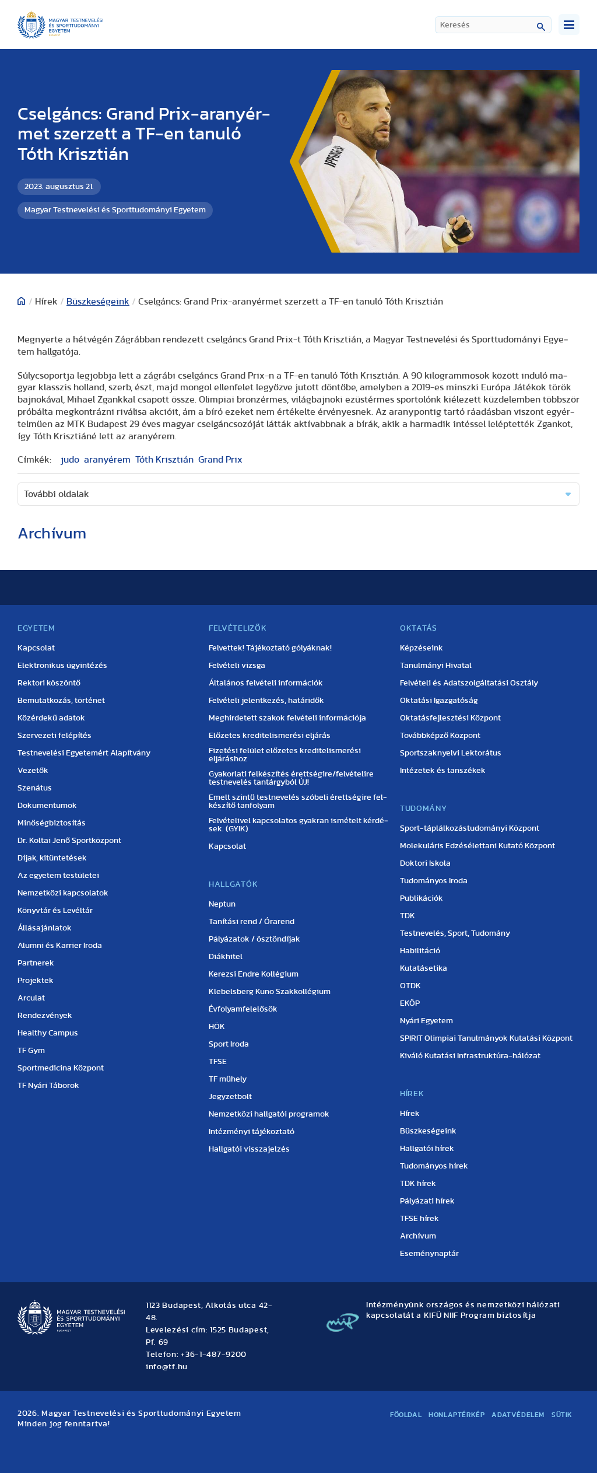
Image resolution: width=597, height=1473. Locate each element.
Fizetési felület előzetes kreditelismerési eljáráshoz (285, 755)
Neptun (222, 904)
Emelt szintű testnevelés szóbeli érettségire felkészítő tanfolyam (298, 801)
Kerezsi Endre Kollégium (253, 974)
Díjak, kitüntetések (52, 858)
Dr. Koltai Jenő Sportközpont (69, 841)
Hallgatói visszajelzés (249, 1149)
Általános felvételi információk (266, 683)
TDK (407, 916)
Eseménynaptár (429, 1254)
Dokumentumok (47, 806)
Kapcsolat (36, 648)
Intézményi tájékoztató (251, 1132)
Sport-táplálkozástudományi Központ (469, 828)
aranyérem (107, 459)
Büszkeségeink (97, 301)
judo (70, 459)
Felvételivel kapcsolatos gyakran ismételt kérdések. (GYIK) (298, 825)
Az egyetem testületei (58, 876)
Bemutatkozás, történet (61, 701)
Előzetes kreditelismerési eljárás (270, 736)
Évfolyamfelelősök (243, 1009)
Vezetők (32, 771)
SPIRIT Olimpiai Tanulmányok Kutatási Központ (486, 1038)
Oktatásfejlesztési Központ (450, 718)
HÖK (217, 1027)
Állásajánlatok (44, 928)
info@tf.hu (167, 1367)
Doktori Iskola (425, 863)
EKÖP (410, 1003)
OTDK (410, 986)
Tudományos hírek (434, 1166)
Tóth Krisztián (164, 459)
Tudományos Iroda (434, 881)
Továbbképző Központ (440, 736)
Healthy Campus (47, 1033)
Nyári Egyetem (426, 1021)
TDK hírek (418, 1184)
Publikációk (421, 898)
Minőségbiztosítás (51, 823)
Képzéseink (421, 648)
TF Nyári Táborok (48, 1086)
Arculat (31, 998)
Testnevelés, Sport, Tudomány (455, 933)
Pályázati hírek (427, 1201)
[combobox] (493, 24)
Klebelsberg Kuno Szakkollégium (270, 992)
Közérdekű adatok (51, 718)
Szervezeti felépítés (54, 736)
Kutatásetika (423, 968)
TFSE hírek (419, 1219)
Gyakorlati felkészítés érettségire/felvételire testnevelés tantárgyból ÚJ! (291, 778)
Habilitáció (420, 951)
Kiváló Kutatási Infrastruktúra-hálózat (470, 1056)
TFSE (218, 1062)
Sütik (562, 1414)
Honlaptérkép (456, 1414)
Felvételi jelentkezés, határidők (266, 701)
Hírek (410, 1114)
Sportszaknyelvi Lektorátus (450, 753)
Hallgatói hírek (427, 1149)
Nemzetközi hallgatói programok (269, 1114)
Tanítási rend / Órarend (251, 922)
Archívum (418, 1236)
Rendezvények (44, 1016)
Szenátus (34, 788)
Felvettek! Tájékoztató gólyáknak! (270, 648)
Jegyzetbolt (230, 1097)
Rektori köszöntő (48, 683)
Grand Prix (220, 459)
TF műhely (228, 1079)
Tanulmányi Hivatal (436, 666)
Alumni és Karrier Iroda (59, 946)
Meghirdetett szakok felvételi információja (287, 718)
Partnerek (35, 963)
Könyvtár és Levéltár (55, 911)
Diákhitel (226, 957)
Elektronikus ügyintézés (62, 666)
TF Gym (31, 1051)
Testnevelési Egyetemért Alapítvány (83, 753)
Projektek (35, 981)
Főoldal (406, 1414)
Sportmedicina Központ (60, 1068)
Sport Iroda (229, 1044)
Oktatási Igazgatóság (439, 701)
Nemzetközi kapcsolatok (62, 893)
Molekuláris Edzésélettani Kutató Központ (477, 846)
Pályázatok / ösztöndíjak (254, 939)
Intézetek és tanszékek (443, 771)
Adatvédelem (518, 1414)
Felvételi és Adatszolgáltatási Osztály (469, 683)
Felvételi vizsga (237, 666)
